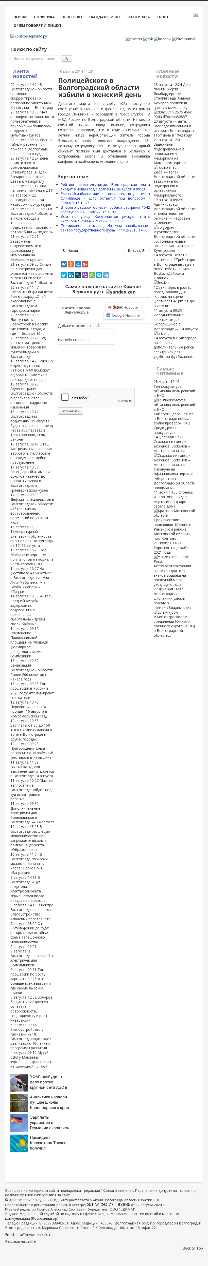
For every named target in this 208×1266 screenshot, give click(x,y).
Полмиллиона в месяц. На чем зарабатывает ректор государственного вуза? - (105, 227)
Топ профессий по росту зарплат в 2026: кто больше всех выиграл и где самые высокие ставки (30, 981)
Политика (44, 16)
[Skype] (99, 275)
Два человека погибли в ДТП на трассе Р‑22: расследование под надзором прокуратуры (31, 195)
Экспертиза (138, 16)
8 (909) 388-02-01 (53, 1223)
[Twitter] (64, 275)
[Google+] (85, 264)
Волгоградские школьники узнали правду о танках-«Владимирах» (174, 612)
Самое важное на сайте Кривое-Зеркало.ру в (104, 289)
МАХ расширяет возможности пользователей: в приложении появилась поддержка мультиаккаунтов (32, 124)
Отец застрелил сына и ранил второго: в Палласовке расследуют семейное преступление (31, 453)
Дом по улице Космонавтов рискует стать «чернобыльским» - (105, 218)
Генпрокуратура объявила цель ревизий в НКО (174, 407)
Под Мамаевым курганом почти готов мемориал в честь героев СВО (32, 557)
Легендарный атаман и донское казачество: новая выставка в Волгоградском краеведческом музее (30, 479)
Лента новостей (25, 73)
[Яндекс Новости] (124, 307)
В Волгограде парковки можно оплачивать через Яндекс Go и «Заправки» (29, 863)
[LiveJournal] (78, 275)
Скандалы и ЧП (104, 16)
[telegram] (106, 275)
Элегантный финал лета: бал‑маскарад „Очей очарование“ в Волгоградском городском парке (31, 299)
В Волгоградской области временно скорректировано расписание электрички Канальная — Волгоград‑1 (33, 96)
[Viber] (85, 275)
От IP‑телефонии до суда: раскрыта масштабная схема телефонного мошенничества (29, 932)
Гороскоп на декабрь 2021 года (172, 563)
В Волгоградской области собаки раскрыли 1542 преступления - (105, 209)
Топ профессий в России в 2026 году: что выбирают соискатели (32, 690)
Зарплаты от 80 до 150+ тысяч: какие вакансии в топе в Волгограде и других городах (31, 730)
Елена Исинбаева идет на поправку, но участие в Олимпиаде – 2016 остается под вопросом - (105, 198)
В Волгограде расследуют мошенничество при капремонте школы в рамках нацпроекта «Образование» (31, 838)
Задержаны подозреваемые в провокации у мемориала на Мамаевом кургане (26, 248)
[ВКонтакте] (64, 264)
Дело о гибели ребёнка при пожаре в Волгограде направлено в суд (31, 146)
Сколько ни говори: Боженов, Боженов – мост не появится (174, 462)
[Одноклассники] (71, 264)
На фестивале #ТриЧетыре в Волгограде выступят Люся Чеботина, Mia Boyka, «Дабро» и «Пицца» (31, 580)
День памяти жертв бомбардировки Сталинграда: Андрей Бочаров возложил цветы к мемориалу (29, 170)
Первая (20, 16)
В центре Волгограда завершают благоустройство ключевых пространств (31, 912)
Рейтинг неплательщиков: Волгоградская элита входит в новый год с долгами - (105, 186)
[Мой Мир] (78, 264)
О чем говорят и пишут (37, 25)
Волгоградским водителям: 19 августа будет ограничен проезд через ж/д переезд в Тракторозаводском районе (31, 425)
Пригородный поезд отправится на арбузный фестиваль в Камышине (31, 750)
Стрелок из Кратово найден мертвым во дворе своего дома (173, 515)
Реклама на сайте (20, 1241)
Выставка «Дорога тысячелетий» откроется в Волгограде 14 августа (32, 769)
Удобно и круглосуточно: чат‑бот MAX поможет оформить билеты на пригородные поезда (31, 370)
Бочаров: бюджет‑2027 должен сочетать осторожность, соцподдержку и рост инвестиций (31, 1009)
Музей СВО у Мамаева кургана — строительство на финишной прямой (33, 1059)
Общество (71, 16)
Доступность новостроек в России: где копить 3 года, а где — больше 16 (29, 324)
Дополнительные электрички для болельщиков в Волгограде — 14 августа (32, 812)
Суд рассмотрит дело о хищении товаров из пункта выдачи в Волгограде (28, 347)
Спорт (162, 16)
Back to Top (193, 1248)
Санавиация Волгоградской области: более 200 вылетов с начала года (31, 669)
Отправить (70, 411)
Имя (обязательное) (74, 339)
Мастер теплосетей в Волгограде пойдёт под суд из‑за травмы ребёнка (31, 789)
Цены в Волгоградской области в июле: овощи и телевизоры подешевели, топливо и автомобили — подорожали (35, 220)
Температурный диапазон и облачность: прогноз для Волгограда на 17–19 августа (31, 536)
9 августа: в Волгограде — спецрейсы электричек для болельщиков (32, 955)
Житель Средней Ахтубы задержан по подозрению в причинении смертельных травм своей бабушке (31, 610)
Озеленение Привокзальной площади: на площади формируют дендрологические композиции (29, 642)
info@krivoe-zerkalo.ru (34, 1234)
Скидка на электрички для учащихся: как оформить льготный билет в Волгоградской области (31, 273)
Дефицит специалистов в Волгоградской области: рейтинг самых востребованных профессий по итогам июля (32, 508)
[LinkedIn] (71, 275)
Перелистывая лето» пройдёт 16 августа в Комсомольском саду (28, 709)
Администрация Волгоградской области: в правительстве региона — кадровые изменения (31, 396)
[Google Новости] (124, 315)
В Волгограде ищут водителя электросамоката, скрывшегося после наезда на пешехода (27, 889)
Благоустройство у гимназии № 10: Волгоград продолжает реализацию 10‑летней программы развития (30, 1036)
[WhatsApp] (92, 275)
